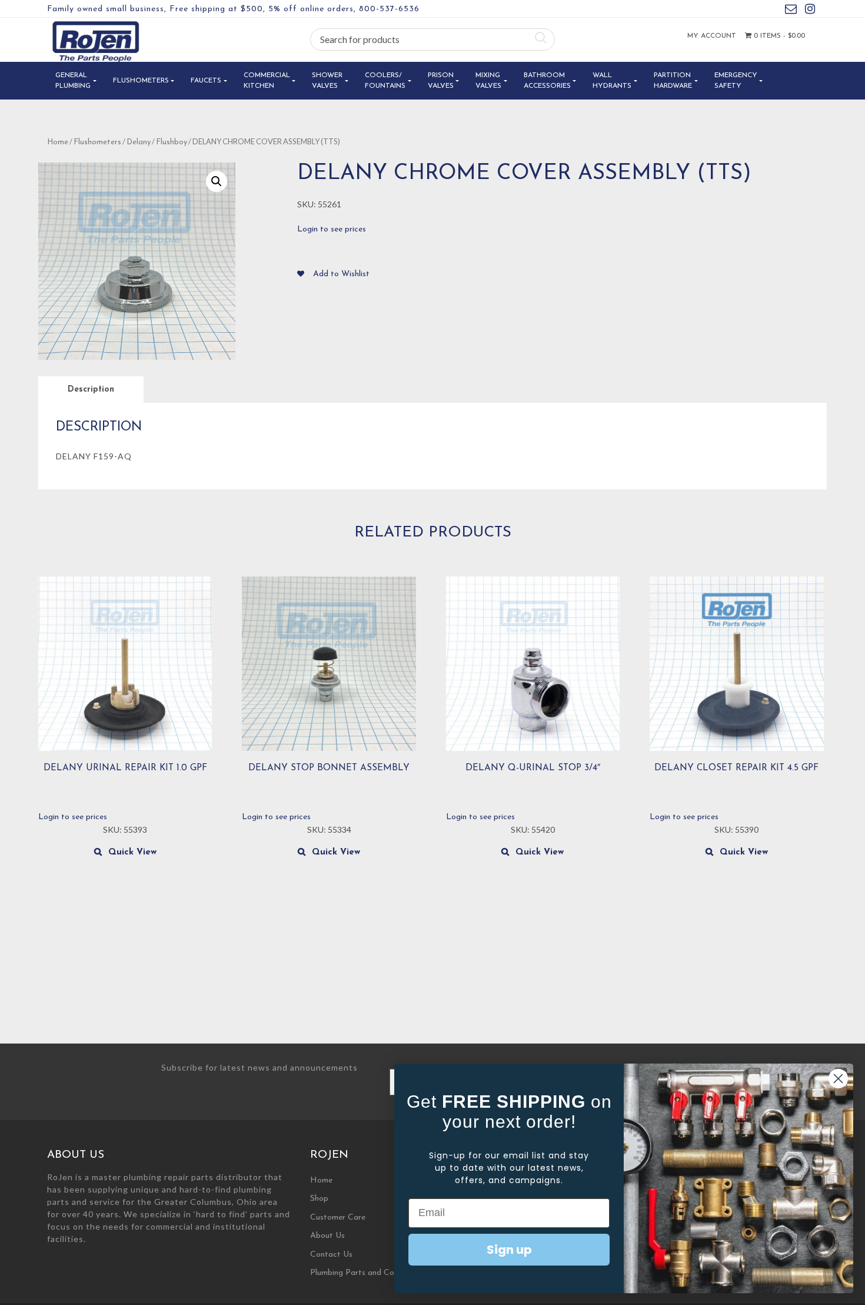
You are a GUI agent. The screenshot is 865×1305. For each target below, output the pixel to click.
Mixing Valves (488, 81)
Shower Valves (327, 81)
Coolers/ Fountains (385, 81)
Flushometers (141, 80)
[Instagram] (810, 10)
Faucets (206, 80)
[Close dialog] (838, 1078)
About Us (327, 1235)
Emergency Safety (735, 81)
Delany (139, 142)
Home (57, 142)
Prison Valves (441, 81)
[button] (216, 181)
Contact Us (331, 1254)
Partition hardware (673, 81)
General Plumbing (73, 81)
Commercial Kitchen (267, 81)
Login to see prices (331, 229)
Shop (319, 1198)
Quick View (132, 852)
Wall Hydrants (612, 81)
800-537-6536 (389, 9)
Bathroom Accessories (547, 81)
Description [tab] (91, 389)
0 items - (778, 35)
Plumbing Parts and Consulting (366, 1272)
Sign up (509, 1249)
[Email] (791, 10)
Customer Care (337, 1217)
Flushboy (171, 142)
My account (711, 35)
